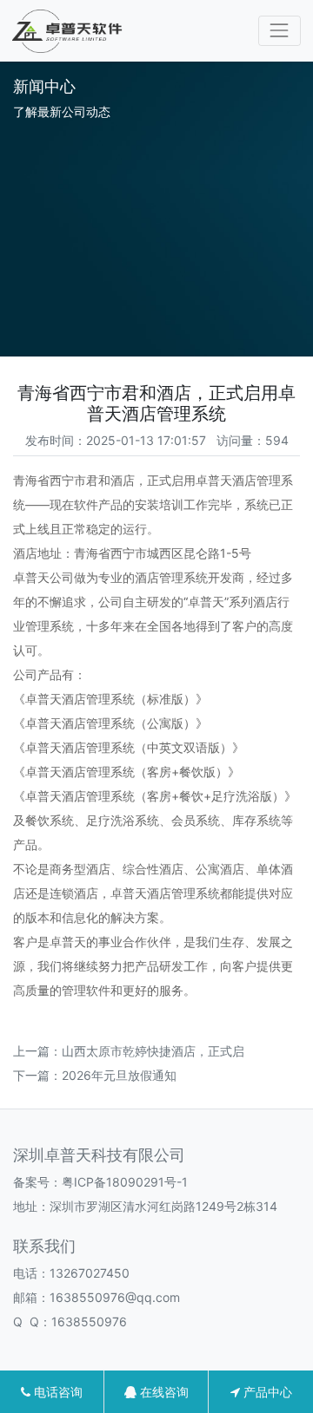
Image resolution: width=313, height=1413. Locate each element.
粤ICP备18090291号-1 (125, 1181)
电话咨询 (56, 1391)
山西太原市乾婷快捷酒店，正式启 (153, 1050)
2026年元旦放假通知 (119, 1075)
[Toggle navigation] (279, 31)
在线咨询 (163, 1391)
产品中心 (266, 1391)
